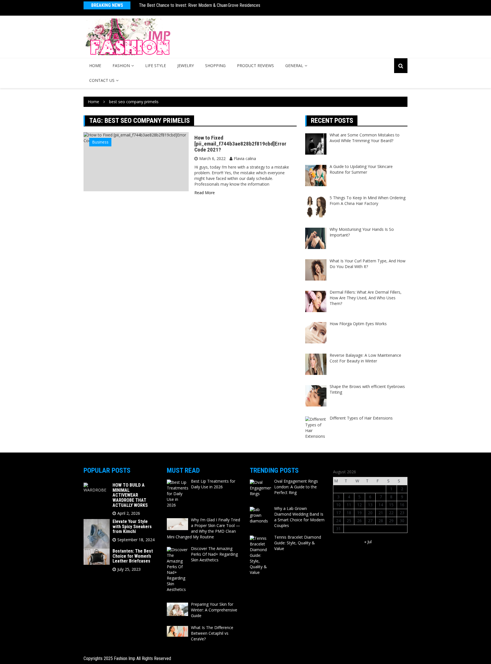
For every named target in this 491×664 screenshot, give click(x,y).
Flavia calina (245, 158)
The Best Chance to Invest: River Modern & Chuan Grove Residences (199, 5)
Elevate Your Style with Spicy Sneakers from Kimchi (132, 526)
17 (338, 512)
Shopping (215, 65)
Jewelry (185, 65)
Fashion (121, 65)
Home (95, 65)
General (294, 65)
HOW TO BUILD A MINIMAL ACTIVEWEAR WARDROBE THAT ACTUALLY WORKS (130, 495)
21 (380, 512)
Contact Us (102, 80)
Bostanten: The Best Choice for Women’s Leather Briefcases (133, 556)
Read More (204, 192)
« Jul (368, 541)
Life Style (155, 65)
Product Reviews (255, 65)
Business (100, 142)
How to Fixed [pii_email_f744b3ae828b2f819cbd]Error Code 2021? (240, 143)
